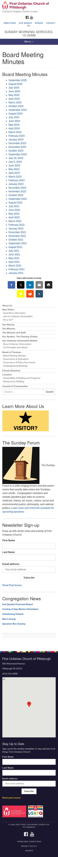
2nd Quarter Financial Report (17, 604)
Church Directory (11, 370)
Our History (8, 324)
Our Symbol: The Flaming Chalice (20, 337)
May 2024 (14, 124)
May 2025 (14, 95)
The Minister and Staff (14, 332)
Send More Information (14, 313)
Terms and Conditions (29, 841)
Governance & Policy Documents (19, 362)
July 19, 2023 (16, 158)
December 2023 (17, 143)
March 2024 (15, 132)
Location (7, 375)
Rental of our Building (13, 381)
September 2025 (18, 80)
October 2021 (16, 239)
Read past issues (11, 798)
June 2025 (14, 91)
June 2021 (14, 254)
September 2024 (18, 110)
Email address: (11, 564)
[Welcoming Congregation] (36, 811)
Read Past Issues (12, 585)
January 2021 (16, 273)
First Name (8, 540)
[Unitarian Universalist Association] (14, 811)
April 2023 (14, 173)
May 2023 (14, 169)
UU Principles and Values (15, 347)
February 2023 (17, 180)
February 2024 (17, 136)
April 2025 (14, 98)
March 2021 (15, 265)
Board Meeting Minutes (14, 356)
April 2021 (14, 262)
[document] (29, 346)
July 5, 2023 (15, 161)
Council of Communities (15, 386)
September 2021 (18, 243)
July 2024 (14, 117)
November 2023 (17, 147)
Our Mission (8, 328)
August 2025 (15, 84)
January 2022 (16, 228)
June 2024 (14, 121)
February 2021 (17, 269)
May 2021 (14, 258)
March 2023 (15, 176)
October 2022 (16, 195)
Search (50, 392)
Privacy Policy (29, 846)
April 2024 (14, 128)
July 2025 (14, 87)
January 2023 (16, 184)
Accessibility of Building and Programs (21, 378)
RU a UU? (8, 320)
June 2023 (14, 165)
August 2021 (15, 247)
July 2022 (14, 206)
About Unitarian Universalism (17, 344)
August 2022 (15, 202)
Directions (10, 23)
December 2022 (17, 187)
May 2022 (14, 213)
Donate (39, 23)
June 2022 (14, 210)
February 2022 (17, 225)
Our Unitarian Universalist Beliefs (19, 341)
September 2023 (18, 154)
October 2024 (16, 106)
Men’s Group (9, 619)
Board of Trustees (11, 352)
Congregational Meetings (15, 366)
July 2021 (14, 250)
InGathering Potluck (13, 614)
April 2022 (14, 217)
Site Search (25, 23)
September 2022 (18, 199)
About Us (7, 305)
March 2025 (15, 102)
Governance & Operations (16, 359)
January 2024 (16, 139)
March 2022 (15, 221)
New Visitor (8, 309)
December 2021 (17, 232)
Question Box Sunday (14, 624)
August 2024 (15, 113)
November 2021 (17, 236)
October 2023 (16, 150)
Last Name (8, 552)
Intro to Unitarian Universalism (18, 316)
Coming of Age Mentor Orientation (20, 609)
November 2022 (17, 191)
